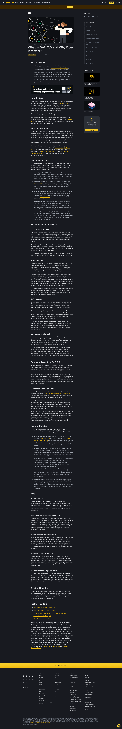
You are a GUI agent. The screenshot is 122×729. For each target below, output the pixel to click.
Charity (56, 696)
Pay (55, 679)
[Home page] (10, 3)
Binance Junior (58, 682)
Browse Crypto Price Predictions (76, 696)
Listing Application (74, 677)
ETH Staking (57, 691)
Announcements (42, 679)
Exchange (57, 675)
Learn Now (69, 6)
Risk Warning (42, 695)
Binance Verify (88, 702)
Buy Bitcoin (72, 703)
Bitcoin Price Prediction (75, 697)
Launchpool (57, 687)
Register (111, 2)
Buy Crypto (57, 677)
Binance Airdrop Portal (90, 706)
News (40, 680)
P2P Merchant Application (75, 675)
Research (57, 695)
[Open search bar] (102, 2)
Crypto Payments (58, 680)
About (40, 675)
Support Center (88, 694)
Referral (87, 677)
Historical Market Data (90, 682)
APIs (86, 700)
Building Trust (42, 689)
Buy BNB (72, 704)
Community (41, 693)
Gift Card (56, 686)
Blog (40, 691)
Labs (71, 680)
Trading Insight (88, 684)
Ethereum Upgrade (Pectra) (76, 701)
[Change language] (116, 2)
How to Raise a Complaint (90, 709)
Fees (86, 699)
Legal (40, 684)
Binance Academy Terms (45, 722)
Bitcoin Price (72, 692)
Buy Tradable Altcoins (74, 712)
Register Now (92, 130)
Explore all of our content (60, 665)
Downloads (41, 698)
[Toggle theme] (119, 2)
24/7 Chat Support (89, 692)
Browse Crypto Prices (74, 690)
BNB (86, 679)
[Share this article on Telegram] (93, 16)
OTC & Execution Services (90, 680)
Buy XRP (72, 706)
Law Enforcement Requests (91, 707)
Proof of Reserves (89, 686)
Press (40, 682)
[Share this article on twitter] (84, 16)
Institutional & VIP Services (75, 679)
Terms (40, 686)
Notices (41, 696)
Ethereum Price (73, 694)
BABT (56, 693)
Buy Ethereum (73, 710)
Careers (41, 677)
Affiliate (86, 675)
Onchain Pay (72, 682)
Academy (57, 684)
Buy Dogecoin (73, 708)
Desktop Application (43, 700)
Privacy (40, 687)
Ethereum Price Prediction (75, 699)
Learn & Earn (72, 688)
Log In (106, 2)
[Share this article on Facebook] (89, 16)
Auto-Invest (57, 689)
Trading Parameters (89, 704)
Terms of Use (32, 722)
